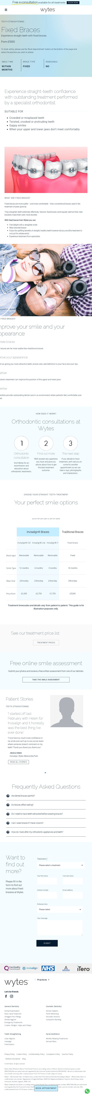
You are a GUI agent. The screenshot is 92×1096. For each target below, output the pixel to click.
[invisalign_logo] (30, 966)
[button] (45, 772)
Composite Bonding (53, 1019)
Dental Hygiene (10, 1019)
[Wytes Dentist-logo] (47, 8)
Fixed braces (9, 1044)
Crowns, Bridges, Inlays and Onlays (18, 1025)
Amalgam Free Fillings (13, 1017)
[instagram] (11, 996)
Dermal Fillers (51, 1041)
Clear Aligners (10, 1038)
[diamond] (66, 966)
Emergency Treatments (13, 1022)
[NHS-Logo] (48, 966)
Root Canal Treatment (13, 1014)
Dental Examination (12, 1011)
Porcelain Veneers (53, 1017)
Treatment (42, 859)
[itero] (84, 966)
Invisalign (8, 1041)
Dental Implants (52, 1011)
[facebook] (6, 996)
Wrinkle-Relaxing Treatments (57, 1038)
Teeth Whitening (52, 1014)
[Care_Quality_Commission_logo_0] (12, 966)
